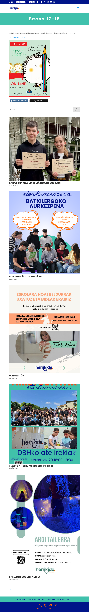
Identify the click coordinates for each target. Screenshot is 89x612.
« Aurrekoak (13, 590)
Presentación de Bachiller (25, 276)
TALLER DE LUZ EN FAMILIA (24, 577)
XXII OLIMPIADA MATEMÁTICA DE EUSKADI (35, 183)
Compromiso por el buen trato (58, 599)
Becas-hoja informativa (17, 37)
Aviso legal (21, 599)
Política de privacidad (36, 599)
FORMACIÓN (16, 375)
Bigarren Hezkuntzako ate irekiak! (31, 466)
